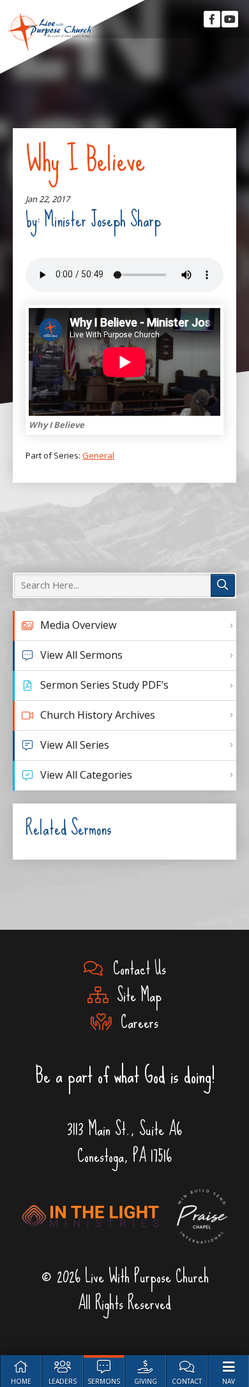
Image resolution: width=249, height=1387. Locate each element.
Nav (228, 1381)
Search (223, 585)
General (98, 455)
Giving (145, 1381)
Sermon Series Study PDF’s (104, 685)
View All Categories (86, 775)
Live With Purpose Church (49, 32)
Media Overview (78, 625)
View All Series (74, 745)
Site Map (135, 995)
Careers (135, 1022)
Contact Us (135, 968)
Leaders (63, 1381)
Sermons (103, 1381)
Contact (187, 1381)
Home (21, 1381)
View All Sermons (81, 655)
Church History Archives (97, 715)
